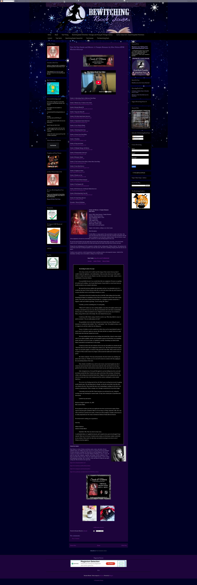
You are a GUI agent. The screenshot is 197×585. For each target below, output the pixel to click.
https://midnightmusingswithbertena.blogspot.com (81, 149)
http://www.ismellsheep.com (76, 199)
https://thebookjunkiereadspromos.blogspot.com (80, 118)
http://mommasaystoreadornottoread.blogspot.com (81, 104)
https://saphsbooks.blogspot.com (77, 172)
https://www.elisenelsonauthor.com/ (78, 462)
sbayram (101, 575)
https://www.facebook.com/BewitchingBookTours (81, 194)
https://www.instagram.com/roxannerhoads (79, 181)
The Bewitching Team (103, 38)
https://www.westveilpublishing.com (78, 204)
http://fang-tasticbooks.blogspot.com (78, 145)
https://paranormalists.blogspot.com (78, 154)
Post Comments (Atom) (101, 550)
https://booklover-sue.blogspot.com (77, 176)
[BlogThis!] (98, 531)
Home (49, 35)
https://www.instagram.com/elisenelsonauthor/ (80, 468)
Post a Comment (75, 538)
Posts (135, 136)
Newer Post (73, 545)
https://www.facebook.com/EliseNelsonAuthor (80, 465)
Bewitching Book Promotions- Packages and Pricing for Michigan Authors (92, 35)
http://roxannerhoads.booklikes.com (78, 140)
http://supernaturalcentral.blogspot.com (78, 122)
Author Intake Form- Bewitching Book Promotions (130, 35)
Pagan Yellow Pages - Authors (139, 177)
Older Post (124, 545)
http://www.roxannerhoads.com (77, 158)
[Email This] (97, 531)
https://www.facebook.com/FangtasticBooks (79, 113)
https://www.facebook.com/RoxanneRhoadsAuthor (81, 109)
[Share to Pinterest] (102, 531)
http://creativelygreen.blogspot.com (77, 163)
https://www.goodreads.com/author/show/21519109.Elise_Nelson (84, 471)
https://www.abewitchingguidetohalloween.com (80, 99)
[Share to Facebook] (101, 531)
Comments (136, 138)
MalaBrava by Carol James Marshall (140, 82)
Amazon (89, 261)
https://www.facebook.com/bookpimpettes (79, 185)
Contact (50, 38)
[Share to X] (100, 531)
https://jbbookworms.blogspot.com (77, 190)
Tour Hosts (59, 38)
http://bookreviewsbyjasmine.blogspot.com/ (79, 167)
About (56, 35)
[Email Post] (94, 531)
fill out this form (57, 71)
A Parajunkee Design (98, 580)
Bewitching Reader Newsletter (74, 38)
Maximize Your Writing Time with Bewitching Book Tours (140, 47)
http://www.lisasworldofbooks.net (77, 127)
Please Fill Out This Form (53, 199)
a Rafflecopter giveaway (98, 527)
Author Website (97, 261)
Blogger (111, 575)
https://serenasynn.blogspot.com (77, 136)
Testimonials (89, 38)
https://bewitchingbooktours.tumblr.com (79, 131)
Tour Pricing (65, 35)
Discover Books (106, 261)
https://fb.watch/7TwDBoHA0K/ (101, 258)
